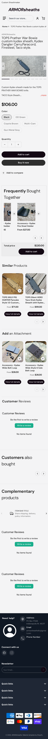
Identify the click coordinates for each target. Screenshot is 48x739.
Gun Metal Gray (12, 130)
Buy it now (23, 162)
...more (43, 95)
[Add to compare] (20, 291)
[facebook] (4, 652)
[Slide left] (3, 66)
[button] (4, 18)
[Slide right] (44, 66)
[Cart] (43, 18)
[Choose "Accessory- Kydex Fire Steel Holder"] (33, 205)
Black (6, 117)
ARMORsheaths (17, 735)
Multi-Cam (30, 123)
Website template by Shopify (33, 735)
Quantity (6, 139)
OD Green (20, 117)
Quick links (7, 683)
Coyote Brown (11, 123)
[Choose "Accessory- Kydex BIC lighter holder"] (8, 205)
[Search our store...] (30, 18)
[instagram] (11, 652)
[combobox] (20, 18)
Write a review (24, 425)
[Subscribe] (43, 669)
